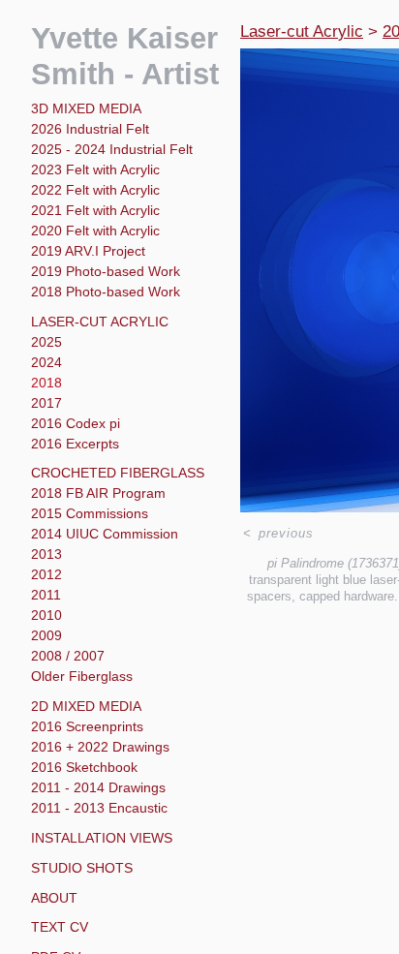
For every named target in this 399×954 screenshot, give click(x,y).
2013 (46, 554)
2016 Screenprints (87, 726)
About (54, 898)
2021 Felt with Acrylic (95, 210)
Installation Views (101, 838)
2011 (46, 594)
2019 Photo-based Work (105, 271)
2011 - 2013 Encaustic (99, 808)
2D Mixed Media (86, 706)
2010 (46, 615)
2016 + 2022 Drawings (100, 746)
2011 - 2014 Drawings (98, 787)
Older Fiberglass (82, 676)
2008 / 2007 (68, 655)
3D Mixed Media (86, 108)
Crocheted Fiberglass (117, 472)
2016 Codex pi (75, 423)
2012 (46, 574)
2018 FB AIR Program (98, 493)
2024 (46, 362)
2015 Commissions (89, 513)
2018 (46, 382)
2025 (46, 342)
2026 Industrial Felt (90, 129)
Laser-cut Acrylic (100, 321)
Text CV (59, 927)
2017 (46, 403)
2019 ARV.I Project (88, 251)
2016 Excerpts (75, 443)
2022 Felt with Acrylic (95, 190)
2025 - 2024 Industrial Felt (112, 149)
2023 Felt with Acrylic (95, 169)
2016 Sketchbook (84, 767)
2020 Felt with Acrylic (95, 230)
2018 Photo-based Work (105, 291)
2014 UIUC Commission (104, 533)
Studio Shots (82, 868)
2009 (46, 635)
